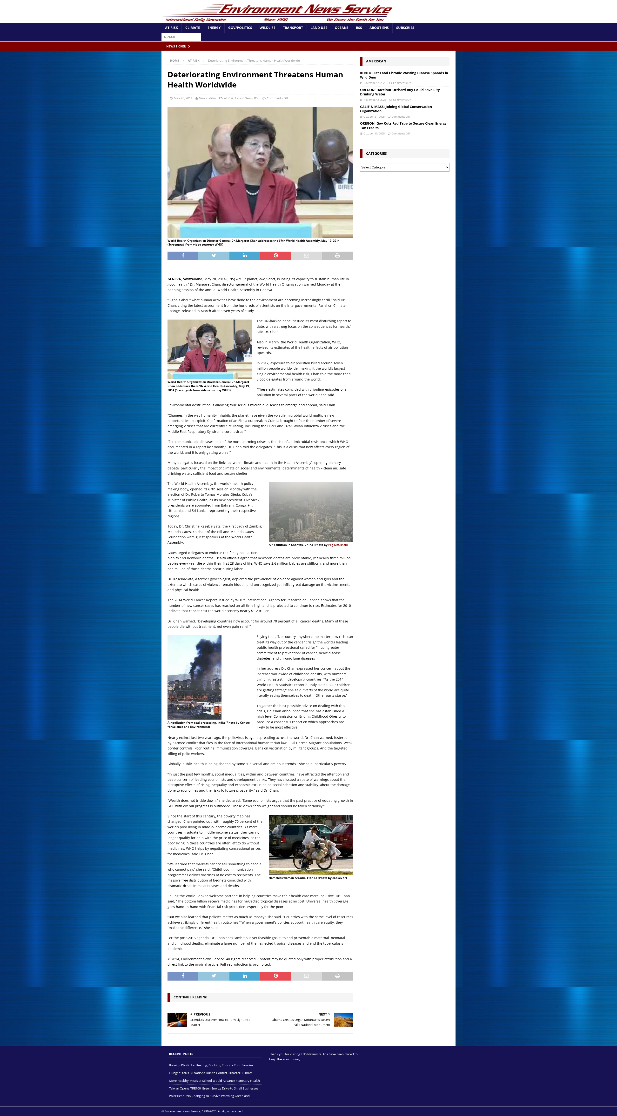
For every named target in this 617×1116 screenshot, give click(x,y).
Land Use (318, 27)
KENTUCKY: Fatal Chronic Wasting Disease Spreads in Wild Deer (404, 75)
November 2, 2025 (374, 83)
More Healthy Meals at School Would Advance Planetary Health (214, 1080)
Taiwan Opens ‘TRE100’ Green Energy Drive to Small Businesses (213, 1088)
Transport (293, 27)
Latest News (244, 98)
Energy (214, 27)
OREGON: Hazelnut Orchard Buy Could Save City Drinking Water (400, 91)
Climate (192, 27)
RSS (359, 27)
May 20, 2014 (183, 98)
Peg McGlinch (337, 545)
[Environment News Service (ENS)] (278, 20)
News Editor (207, 98)
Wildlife (267, 27)
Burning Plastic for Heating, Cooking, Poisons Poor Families (211, 1065)
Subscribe (405, 27)
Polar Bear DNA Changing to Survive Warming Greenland (209, 1096)
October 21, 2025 (374, 116)
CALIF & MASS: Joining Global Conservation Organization (396, 108)
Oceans (342, 27)
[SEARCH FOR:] (181, 36)
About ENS (379, 27)
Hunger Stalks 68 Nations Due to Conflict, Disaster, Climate (211, 1073)
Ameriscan (376, 61)
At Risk (171, 27)
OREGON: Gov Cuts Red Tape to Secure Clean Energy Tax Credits (403, 125)
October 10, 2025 (374, 133)
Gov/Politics (240, 27)
